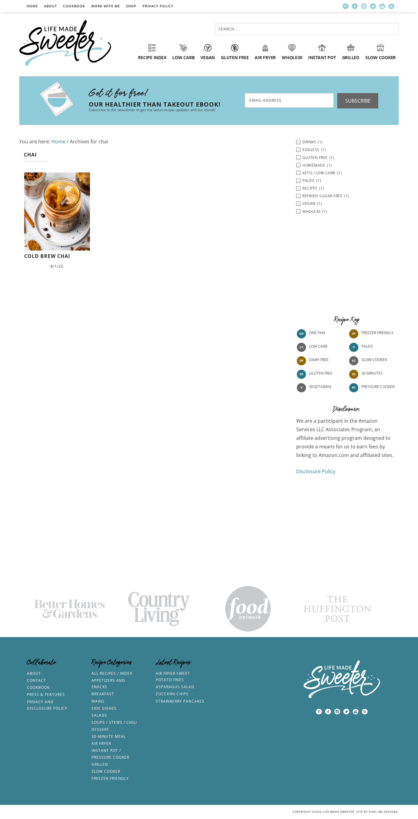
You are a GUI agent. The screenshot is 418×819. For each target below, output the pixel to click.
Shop (131, 6)
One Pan (317, 332)
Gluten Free (321, 373)
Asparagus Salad (175, 686)
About (50, 6)
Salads (99, 715)
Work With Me (105, 6)
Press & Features (46, 694)
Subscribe (358, 100)
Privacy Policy (158, 6)
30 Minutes (372, 373)
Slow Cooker (374, 359)
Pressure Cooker (377, 386)
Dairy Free (319, 359)
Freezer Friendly (377, 332)
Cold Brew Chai (47, 256)
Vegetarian (320, 386)
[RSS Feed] (391, 6)
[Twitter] (373, 6)
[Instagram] (364, 6)
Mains (98, 701)
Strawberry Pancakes (180, 701)
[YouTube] (382, 6)
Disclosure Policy (315, 471)
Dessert (100, 729)
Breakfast (102, 693)
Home (32, 6)
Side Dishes (104, 708)
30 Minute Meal (108, 736)
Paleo (367, 346)
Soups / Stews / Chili (114, 722)
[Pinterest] (345, 6)
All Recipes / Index (111, 673)
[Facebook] (355, 6)
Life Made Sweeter (65, 43)
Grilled (99, 764)
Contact (36, 680)
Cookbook (74, 6)
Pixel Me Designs (383, 812)
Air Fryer (101, 743)
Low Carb (318, 346)
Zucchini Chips (172, 693)
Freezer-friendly (110, 778)
